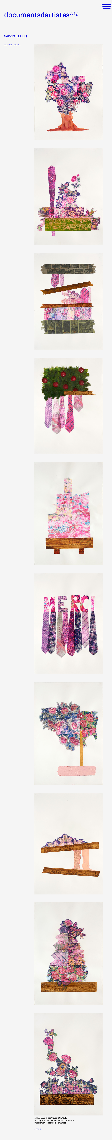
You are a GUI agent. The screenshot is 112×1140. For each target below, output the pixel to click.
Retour (37, 1129)
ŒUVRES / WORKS (12, 44)
